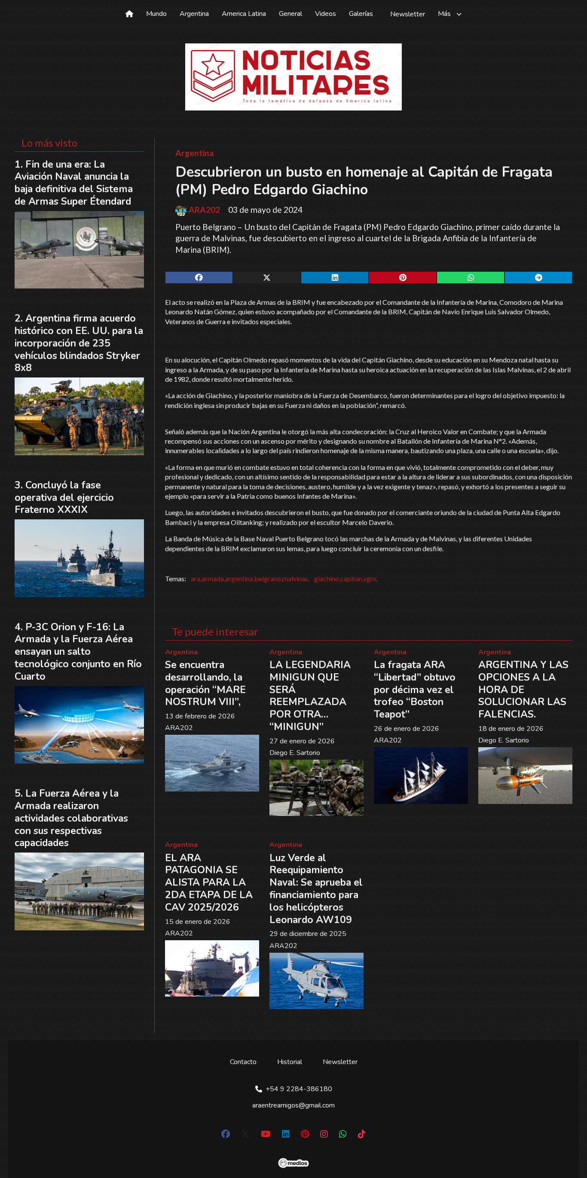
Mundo (156, 13)
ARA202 (204, 210)
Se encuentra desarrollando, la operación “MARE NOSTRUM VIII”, (205, 683)
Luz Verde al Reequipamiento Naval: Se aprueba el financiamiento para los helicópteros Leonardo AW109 (316, 888)
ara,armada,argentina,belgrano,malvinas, (250, 578)
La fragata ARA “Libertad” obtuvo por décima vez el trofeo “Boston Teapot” (415, 689)
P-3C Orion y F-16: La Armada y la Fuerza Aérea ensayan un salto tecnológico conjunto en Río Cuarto (78, 651)
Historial (289, 1062)
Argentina (194, 13)
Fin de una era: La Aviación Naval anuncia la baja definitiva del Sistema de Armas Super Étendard (74, 183)
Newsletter (407, 14)
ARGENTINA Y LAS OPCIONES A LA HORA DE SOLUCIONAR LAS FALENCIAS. (523, 689)
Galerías (361, 13)
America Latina (244, 13)
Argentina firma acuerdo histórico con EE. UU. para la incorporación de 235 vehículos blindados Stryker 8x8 (79, 343)
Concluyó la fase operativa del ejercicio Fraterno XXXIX (64, 498)
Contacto (243, 1062)
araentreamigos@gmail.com (293, 1105)
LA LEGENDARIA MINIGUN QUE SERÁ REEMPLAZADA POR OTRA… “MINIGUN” (310, 695)
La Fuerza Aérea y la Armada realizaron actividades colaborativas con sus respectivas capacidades (71, 818)
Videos (325, 13)
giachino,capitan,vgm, (345, 578)
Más (444, 13)
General (290, 13)
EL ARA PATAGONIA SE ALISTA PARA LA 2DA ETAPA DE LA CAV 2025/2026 (209, 882)
